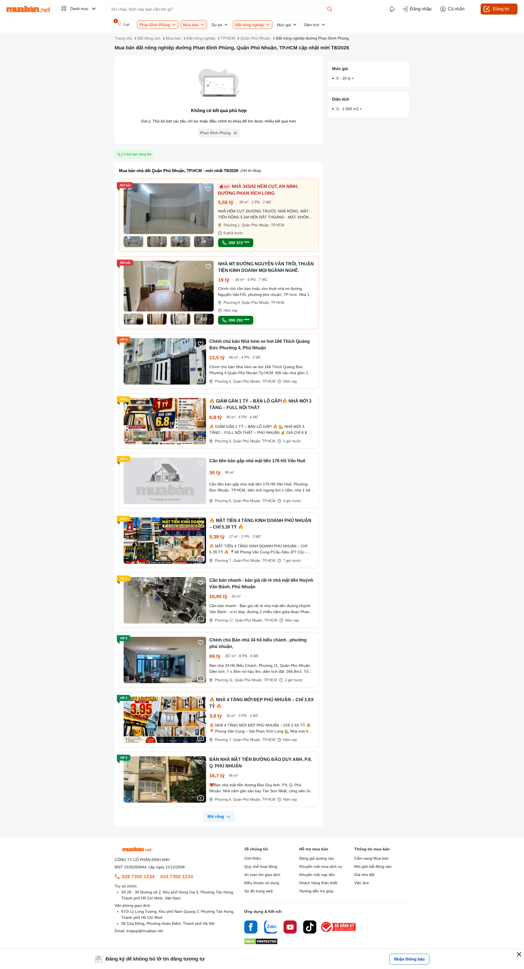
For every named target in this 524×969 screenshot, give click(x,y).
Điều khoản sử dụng (261, 883)
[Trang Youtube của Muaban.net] (290, 927)
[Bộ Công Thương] (339, 932)
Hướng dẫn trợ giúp (316, 891)
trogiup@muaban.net (144, 931)
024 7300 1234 (176, 876)
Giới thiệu (252, 858)
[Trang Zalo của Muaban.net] (270, 927)
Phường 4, (223, 381)
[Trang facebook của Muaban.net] (250, 927)
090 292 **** (239, 320)
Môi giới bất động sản (373, 866)
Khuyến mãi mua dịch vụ (320, 866)
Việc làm (361, 883)
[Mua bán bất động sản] (28, 9)
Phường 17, (224, 620)
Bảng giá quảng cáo (316, 858)
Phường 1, (232, 225)
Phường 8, (232, 303)
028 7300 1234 (138, 876)
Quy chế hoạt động (260, 866)
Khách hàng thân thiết (318, 883)
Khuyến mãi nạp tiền (317, 874)
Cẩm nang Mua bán (371, 858)
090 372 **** (239, 243)
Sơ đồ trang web (258, 891)
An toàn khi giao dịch (262, 874)
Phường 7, (223, 561)
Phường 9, (223, 441)
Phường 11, (224, 680)
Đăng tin (501, 9)
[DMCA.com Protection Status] (260, 943)
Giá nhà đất (364, 874)
